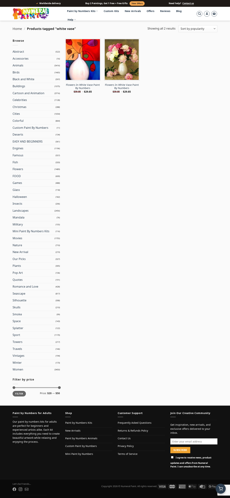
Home (17, 28)
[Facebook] (14, 489)
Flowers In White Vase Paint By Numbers (83, 86)
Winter (17, 363)
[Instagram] (20, 489)
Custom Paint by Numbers (81, 446)
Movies (17, 238)
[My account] (207, 14)
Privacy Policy (126, 446)
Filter (19, 393)
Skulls (16, 307)
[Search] (199, 14)
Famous (18, 155)
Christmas (19, 107)
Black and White (23, 79)
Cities (16, 114)
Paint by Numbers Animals (81, 438)
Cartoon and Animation (28, 93)
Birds (16, 72)
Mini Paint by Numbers (79, 454)
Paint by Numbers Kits (81, 11)
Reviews (165, 11)
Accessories (21, 59)
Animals (18, 65)
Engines (18, 148)
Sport (16, 335)
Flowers (18, 169)
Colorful (18, 121)
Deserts (18, 134)
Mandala (18, 217)
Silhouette (19, 300)
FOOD (17, 176)
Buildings (19, 86)
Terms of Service (127, 454)
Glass (16, 190)
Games (17, 183)
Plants (17, 266)
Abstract (18, 52)
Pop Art (18, 273)
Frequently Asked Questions (134, 422)
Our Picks (19, 259)
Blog (179, 11)
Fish (15, 162)
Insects (17, 204)
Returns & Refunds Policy (133, 430)
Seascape (19, 293)
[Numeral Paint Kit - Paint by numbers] (36, 14)
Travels (17, 349)
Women (18, 369)
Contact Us (124, 438)
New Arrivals (133, 11)
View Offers (137, 3)
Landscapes (21, 211)
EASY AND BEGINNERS (28, 141)
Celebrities (20, 100)
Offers (150, 11)
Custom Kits (111, 11)
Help (70, 19)
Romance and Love (25, 286)
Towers (17, 342)
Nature (17, 245)
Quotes (18, 280)
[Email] (26, 489)
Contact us (188, 3)
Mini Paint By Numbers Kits (31, 231)
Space (17, 321)
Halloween (20, 197)
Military (18, 224)
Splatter (18, 328)
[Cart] (214, 14)
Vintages (18, 356)
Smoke (17, 314)
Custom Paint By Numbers (30, 128)
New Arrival (20, 252)
